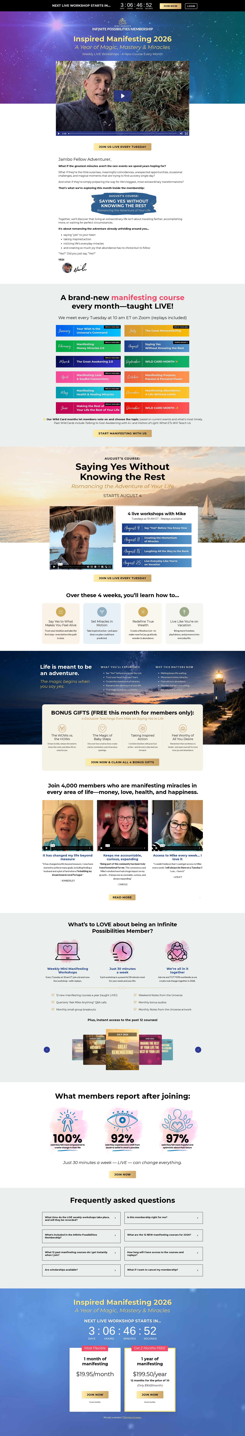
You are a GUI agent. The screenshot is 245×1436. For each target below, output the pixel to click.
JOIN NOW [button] (170, 6)
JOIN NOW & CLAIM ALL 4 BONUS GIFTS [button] (122, 762)
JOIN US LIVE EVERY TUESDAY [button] (122, 146)
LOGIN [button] (191, 6)
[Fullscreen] (186, 133)
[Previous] (47, 1050)
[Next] (198, 1050)
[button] (95, 1403)
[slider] (123, 133)
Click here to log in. (132, 1417)
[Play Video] (58, 133)
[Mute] (181, 133)
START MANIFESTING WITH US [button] (123, 433)
